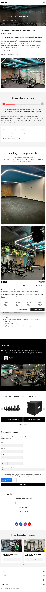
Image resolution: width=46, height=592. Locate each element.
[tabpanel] (11, 551)
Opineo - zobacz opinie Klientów (24, 503)
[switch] (17, 304)
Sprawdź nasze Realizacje (23, 511)
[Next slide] (43, 225)
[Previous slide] (3, 225)
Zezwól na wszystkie (37, 309)
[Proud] (4, 2)
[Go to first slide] (44, 548)
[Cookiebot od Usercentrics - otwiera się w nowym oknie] (39, 282)
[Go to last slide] (3, 375)
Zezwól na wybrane (23, 309)
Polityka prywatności (39, 476)
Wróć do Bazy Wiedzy (23, 507)
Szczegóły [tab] (23, 285)
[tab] (19, 424)
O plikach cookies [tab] (38, 285)
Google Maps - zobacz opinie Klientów (24, 498)
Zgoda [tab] (8, 285)
